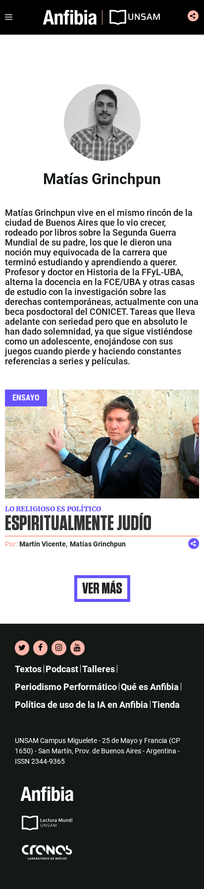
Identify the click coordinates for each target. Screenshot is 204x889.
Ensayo (26, 397)
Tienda (166, 704)
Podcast (62, 669)
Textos (28, 669)
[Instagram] (58, 648)
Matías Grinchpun (98, 544)
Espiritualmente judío (78, 524)
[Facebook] (40, 648)
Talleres (98, 669)
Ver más (102, 588)
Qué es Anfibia (150, 687)
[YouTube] (77, 648)
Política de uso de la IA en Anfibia (81, 704)
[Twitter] (22, 648)
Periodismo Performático (66, 687)
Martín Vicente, (43, 544)
